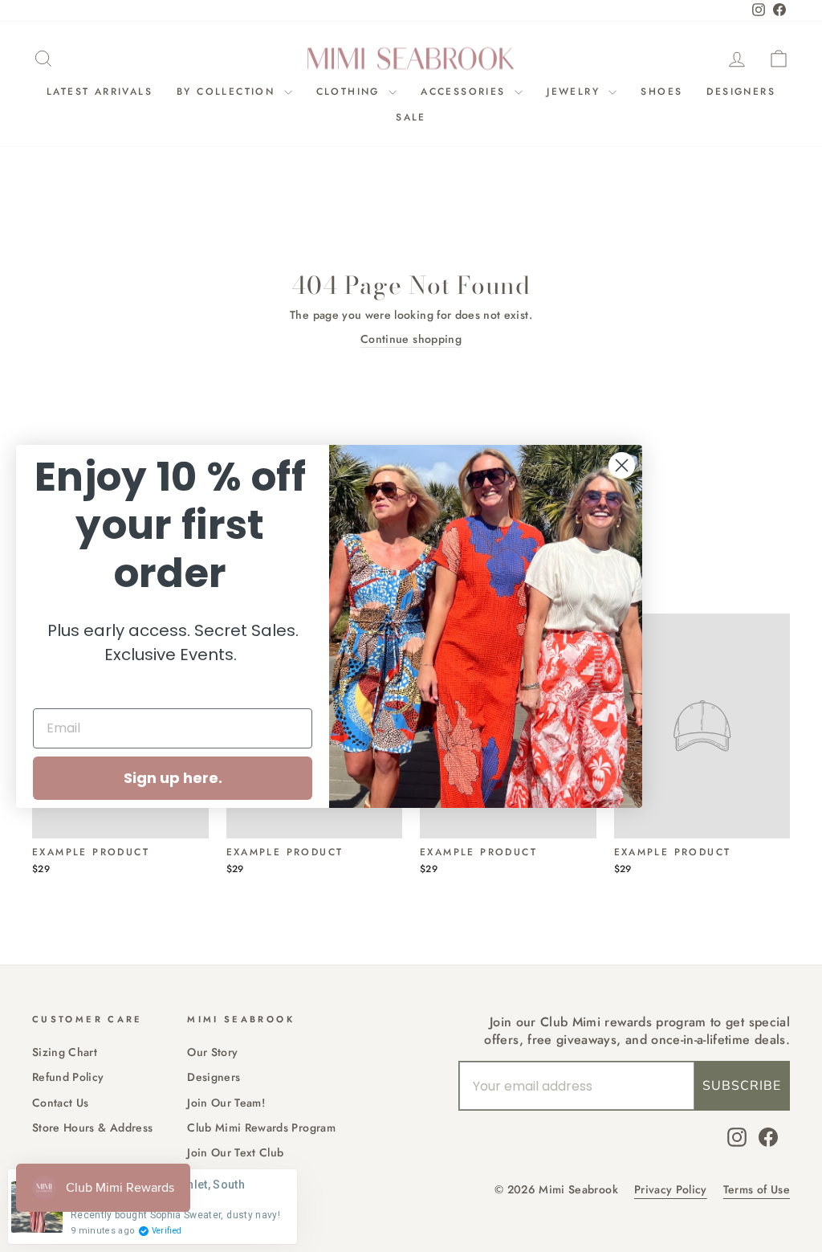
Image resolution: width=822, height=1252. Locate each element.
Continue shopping (411, 339)
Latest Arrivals (100, 91)
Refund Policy (68, 1077)
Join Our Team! (226, 1103)
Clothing (350, 91)
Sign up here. (173, 778)
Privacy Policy (670, 1189)
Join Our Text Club (235, 1152)
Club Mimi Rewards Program (261, 1127)
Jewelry (575, 91)
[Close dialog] (622, 465)
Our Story (212, 1052)
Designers (740, 91)
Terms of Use (756, 1189)
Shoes (661, 91)
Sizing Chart (64, 1052)
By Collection (228, 91)
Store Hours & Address (92, 1127)
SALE (411, 117)
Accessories (466, 91)
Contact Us (60, 1103)
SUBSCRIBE (741, 1086)
